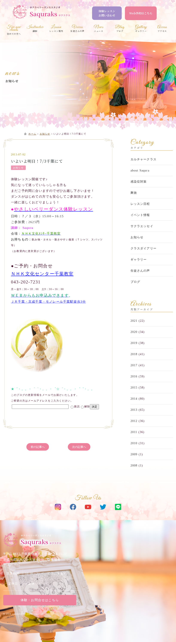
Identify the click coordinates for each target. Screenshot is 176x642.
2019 (134, 343)
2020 (134, 332)
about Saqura (139, 170)
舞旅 (133, 192)
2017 (134, 365)
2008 (134, 465)
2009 (134, 454)
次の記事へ (79, 446)
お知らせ (11, 81)
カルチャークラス (143, 159)
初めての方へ (14, 30)
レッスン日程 (140, 204)
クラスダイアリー (143, 248)
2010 (134, 443)
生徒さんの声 (140, 270)
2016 (134, 376)
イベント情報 (140, 215)
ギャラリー (138, 259)
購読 (77, 406)
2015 (134, 387)
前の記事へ (38, 446)
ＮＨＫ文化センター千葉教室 (42, 273)
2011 (133, 432)
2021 (134, 320)
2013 (134, 409)
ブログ (135, 281)
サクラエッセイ (141, 226)
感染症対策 (138, 181)
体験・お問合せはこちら (40, 600)
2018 (134, 354)
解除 (87, 406)
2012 (134, 421)
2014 (134, 398)
